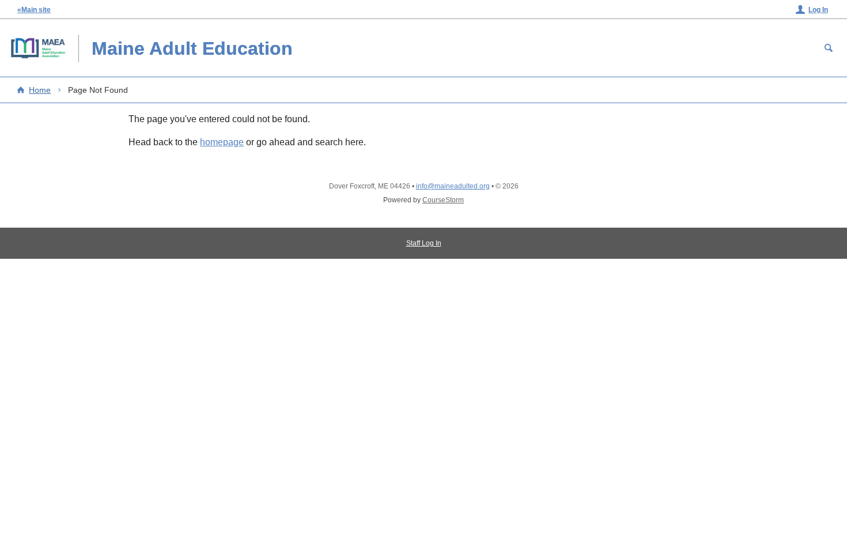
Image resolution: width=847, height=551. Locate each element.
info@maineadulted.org (453, 186)
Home (40, 90)
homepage (222, 142)
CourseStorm (443, 200)
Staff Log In (423, 243)
